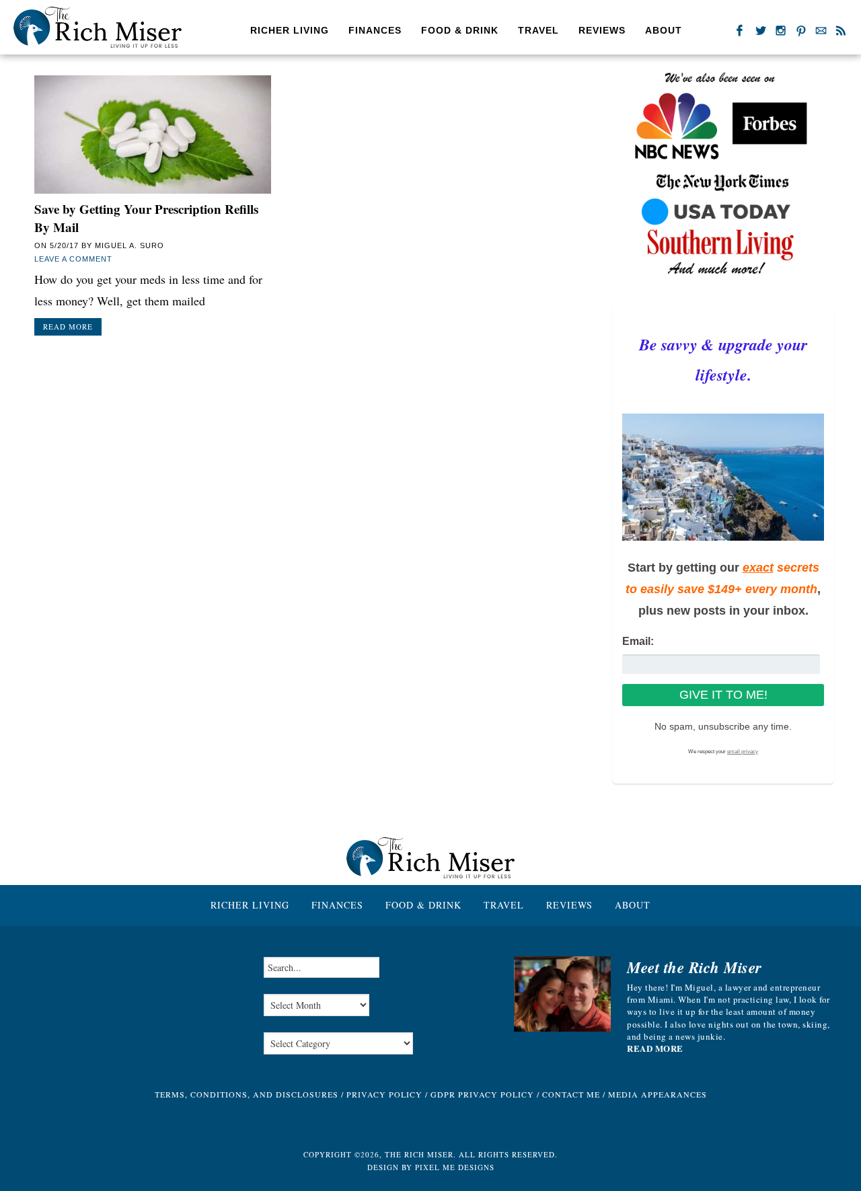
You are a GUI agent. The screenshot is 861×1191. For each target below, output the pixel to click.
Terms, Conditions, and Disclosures (246, 1094)
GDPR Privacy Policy (482, 1094)
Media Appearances (657, 1094)
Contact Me (571, 1094)
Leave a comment (73, 259)
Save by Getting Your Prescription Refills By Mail (146, 218)
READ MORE (655, 1048)
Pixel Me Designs (454, 1167)
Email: (638, 641)
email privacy (742, 751)
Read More (68, 326)
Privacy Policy (384, 1094)
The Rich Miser (97, 27)
